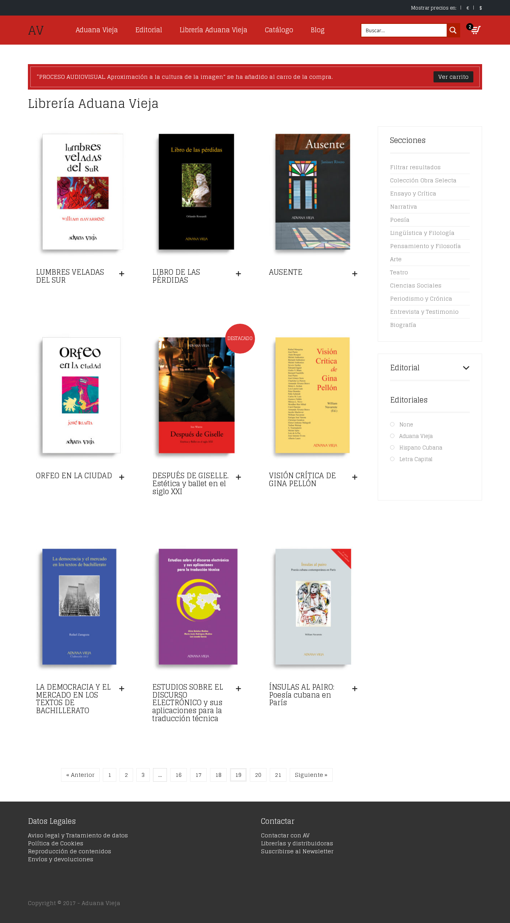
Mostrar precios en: (434, 8)
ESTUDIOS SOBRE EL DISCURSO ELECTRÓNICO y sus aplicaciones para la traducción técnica (187, 703)
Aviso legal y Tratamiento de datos (78, 835)
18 (218, 775)
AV (36, 30)
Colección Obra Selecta (423, 180)
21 (278, 775)
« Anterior (80, 775)
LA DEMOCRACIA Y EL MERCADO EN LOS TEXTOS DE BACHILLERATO (73, 699)
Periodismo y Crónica (421, 298)
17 (198, 775)
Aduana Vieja (97, 29)
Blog (318, 29)
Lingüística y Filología (422, 233)
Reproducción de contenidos (69, 851)
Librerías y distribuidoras (297, 843)
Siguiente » (311, 775)
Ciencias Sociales (415, 285)
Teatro (399, 272)
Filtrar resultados (415, 167)
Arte (396, 259)
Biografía (403, 325)
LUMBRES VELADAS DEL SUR (70, 276)
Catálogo (279, 29)
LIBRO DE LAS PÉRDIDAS (176, 276)
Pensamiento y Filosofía (425, 246)
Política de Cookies (55, 843)
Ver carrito (453, 77)
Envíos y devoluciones (60, 859)
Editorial (148, 29)
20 (258, 775)
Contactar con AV (285, 835)
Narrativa (403, 206)
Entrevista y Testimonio (424, 312)
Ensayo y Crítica (413, 193)
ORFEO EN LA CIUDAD (74, 475)
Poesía (400, 220)
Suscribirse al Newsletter (297, 851)
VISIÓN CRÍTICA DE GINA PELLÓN (302, 479)
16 (178, 775)
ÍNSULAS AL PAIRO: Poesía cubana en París (301, 695)
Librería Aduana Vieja (213, 29)
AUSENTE (285, 272)
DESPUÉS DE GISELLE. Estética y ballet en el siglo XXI (190, 483)
